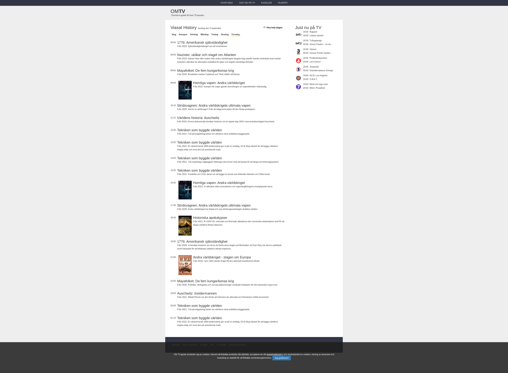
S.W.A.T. (314, 79)
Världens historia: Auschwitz (198, 118)
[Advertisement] (316, 112)
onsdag (225, 34)
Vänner (313, 49)
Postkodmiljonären (318, 58)
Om (178, 11)
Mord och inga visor (319, 84)
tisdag (214, 34)
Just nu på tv (247, 3)
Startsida (227, 3)
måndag (205, 34)
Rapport (313, 32)
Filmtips (283, 3)
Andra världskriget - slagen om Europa (222, 257)
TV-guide (182, 354)
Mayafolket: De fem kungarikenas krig (205, 71)
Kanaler (266, 3)
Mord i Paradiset (317, 88)
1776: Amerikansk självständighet (202, 42)
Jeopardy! (314, 67)
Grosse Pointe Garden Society (324, 53)
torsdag (235, 34)
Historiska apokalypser (210, 218)
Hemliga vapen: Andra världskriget (219, 83)
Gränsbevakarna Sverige (321, 70)
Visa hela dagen (274, 27)
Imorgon (183, 34)
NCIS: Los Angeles (318, 75)
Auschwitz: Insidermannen (197, 293)
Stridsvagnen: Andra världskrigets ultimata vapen (214, 105)
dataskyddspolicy (275, 354)
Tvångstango (316, 40)
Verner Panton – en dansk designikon (327, 44)
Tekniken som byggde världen (199, 130)
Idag (174, 34)
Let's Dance (315, 62)
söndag (194, 34)
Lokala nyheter (316, 35)
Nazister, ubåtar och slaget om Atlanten (206, 55)
